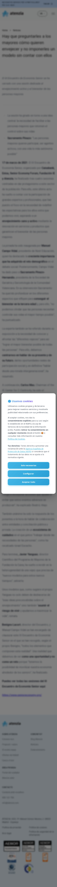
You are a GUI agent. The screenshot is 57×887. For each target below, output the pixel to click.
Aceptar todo (28, 482)
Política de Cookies (16, 439)
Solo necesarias (28, 465)
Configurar (28, 473)
